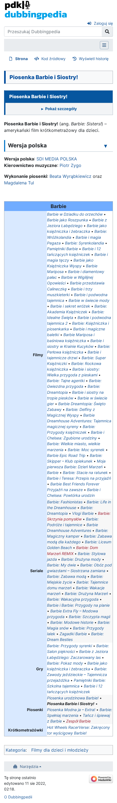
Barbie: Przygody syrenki (69, 645)
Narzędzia (29, 766)
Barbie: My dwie (61, 565)
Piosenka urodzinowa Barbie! (72, 698)
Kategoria (16, 750)
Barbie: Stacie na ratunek (85, 472)
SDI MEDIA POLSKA (56, 159)
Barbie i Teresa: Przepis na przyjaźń (79, 478)
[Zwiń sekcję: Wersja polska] (106, 146)
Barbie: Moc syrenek (86, 449)
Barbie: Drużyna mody (81, 559)
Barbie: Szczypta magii (89, 616)
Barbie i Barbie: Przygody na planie (78, 605)
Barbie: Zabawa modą (66, 576)
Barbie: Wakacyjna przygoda (72, 599)
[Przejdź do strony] (107, 31)
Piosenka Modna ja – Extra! (71, 709)
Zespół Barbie (78, 721)
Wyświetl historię (94, 58)
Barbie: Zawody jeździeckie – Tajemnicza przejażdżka (77, 674)
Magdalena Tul (19, 182)
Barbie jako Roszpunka (67, 220)
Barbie (53, 472)
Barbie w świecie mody (89, 300)
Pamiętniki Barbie (62, 248)
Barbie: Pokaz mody (65, 663)
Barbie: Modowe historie (71, 622)
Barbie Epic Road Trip (66, 455)
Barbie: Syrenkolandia (84, 243)
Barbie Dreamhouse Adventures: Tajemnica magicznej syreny (79, 421)
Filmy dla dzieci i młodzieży (59, 750)
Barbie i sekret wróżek (70, 306)
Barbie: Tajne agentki (66, 380)
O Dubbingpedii (18, 797)
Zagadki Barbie (73, 633)
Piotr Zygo (70, 165)
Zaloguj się (103, 23)
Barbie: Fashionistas (64, 502)
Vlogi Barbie (83, 513)
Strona (21, 58)
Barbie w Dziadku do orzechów (75, 214)
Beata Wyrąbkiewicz (70, 176)
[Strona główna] (35, 10)
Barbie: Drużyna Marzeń (86, 593)
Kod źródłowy (53, 58)
